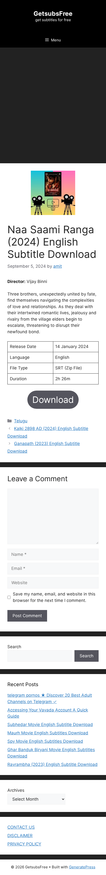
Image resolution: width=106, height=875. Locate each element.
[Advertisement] (53, 103)
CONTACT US (21, 827)
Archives (15, 790)
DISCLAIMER (20, 835)
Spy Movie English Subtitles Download (45, 741)
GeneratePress (82, 867)
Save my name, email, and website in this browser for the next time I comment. (54, 597)
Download (53, 399)
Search (14, 646)
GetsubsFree (53, 13)
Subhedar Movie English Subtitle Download (50, 724)
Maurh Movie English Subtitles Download (47, 732)
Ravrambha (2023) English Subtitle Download (52, 764)
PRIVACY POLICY (24, 844)
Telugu (20, 420)
